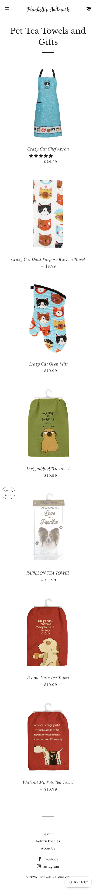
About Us (48, 848)
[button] (41, 156)
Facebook (50, 859)
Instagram (50, 866)
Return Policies (48, 841)
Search (48, 834)
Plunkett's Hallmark (54, 877)
